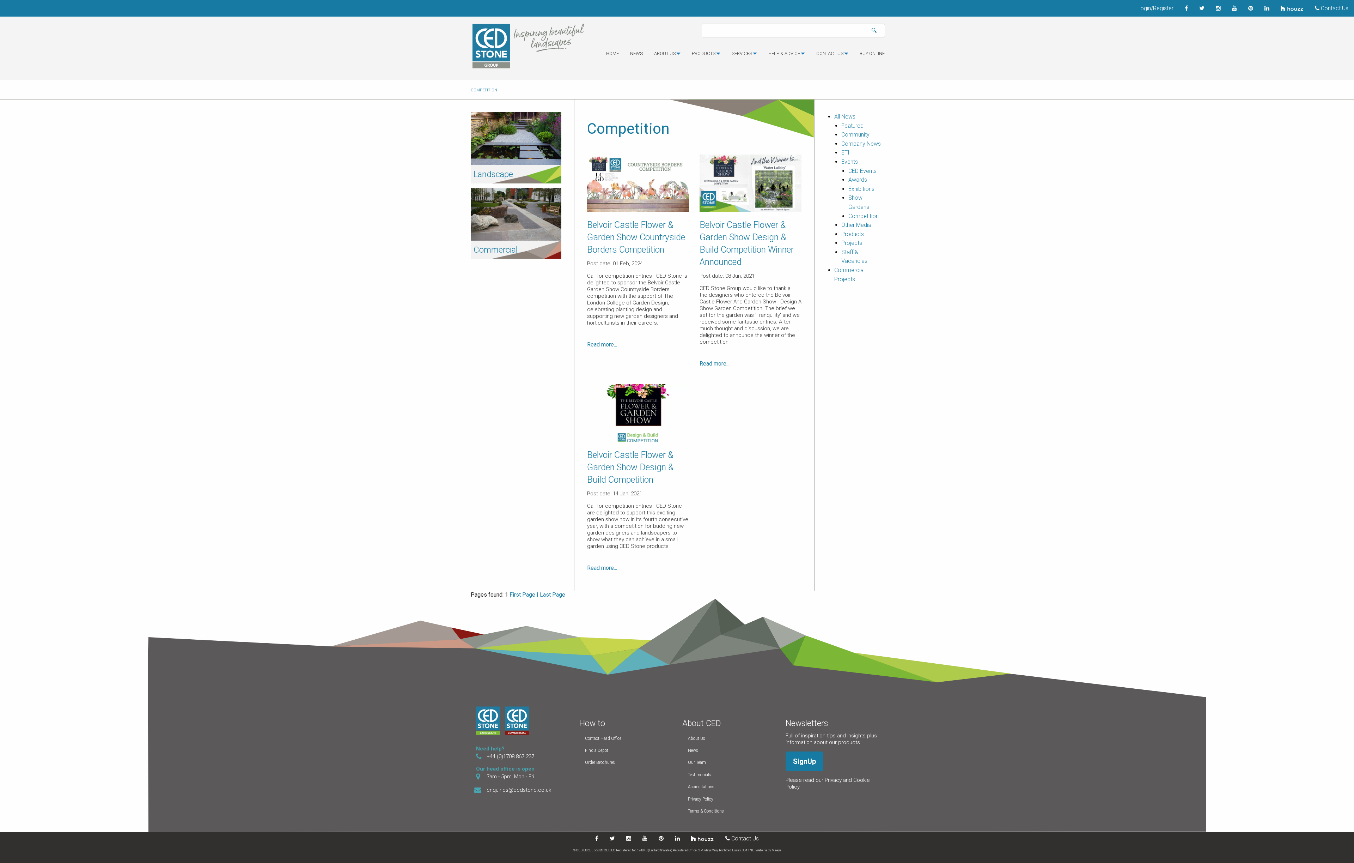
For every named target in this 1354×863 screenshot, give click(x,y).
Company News (861, 143)
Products (703, 53)
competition (484, 90)
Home (612, 53)
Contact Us (1333, 8)
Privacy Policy (700, 799)
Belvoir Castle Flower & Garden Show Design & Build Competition (630, 467)
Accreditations (701, 786)
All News (844, 116)
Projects (851, 243)
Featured (852, 125)
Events (849, 161)
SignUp (804, 761)
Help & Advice (784, 53)
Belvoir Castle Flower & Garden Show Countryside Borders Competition (636, 237)
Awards (857, 179)
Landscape (493, 174)
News (636, 53)
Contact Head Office (603, 738)
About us (665, 53)
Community (855, 134)
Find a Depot (596, 750)
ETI (845, 152)
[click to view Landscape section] (516, 138)
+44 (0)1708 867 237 (510, 756)
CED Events (862, 171)
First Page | (524, 594)
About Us (696, 738)
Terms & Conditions (706, 811)
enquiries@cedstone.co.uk (519, 790)
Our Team (697, 762)
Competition (863, 216)
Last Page (552, 594)
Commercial (496, 250)
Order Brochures (600, 762)
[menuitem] (612, 56)
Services (742, 53)
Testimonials (699, 774)
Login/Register (1155, 8)
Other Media (856, 225)
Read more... (602, 344)
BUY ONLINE (872, 53)
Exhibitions (861, 189)
